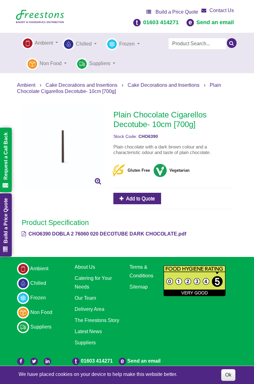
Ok (228, 374)
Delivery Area (89, 309)
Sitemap (138, 286)
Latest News (88, 331)
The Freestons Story (97, 320)
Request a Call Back (5, 156)
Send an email (215, 22)
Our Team (85, 298)
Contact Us (221, 10)
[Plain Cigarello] (63, 146)
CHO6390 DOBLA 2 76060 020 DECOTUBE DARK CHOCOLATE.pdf (106, 233)
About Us (85, 267)
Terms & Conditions (141, 271)
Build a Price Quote (176, 12)
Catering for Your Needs (93, 282)
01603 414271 (161, 22)
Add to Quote (140, 198)
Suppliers (85, 342)
